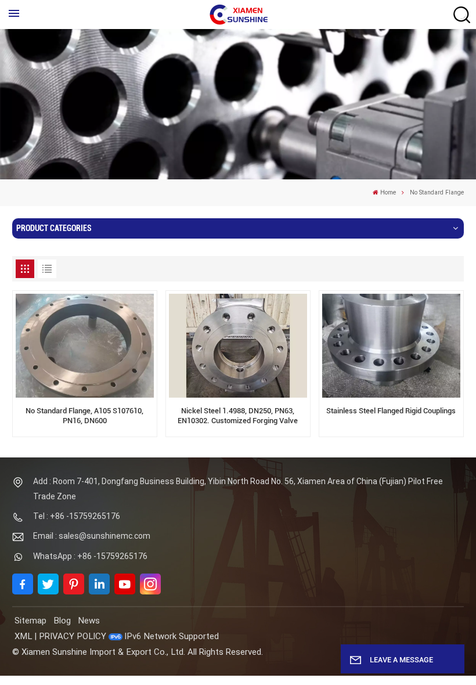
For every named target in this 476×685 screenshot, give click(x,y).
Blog (62, 620)
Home (388, 192)
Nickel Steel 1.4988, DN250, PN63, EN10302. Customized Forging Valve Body (238, 416)
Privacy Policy (72, 636)
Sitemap (30, 620)
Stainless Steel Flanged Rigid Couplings (391, 410)
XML (23, 636)
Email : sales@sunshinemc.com (91, 535)
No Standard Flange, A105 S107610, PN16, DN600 (84, 415)
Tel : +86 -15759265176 (76, 516)
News (89, 620)
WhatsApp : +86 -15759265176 (90, 556)
